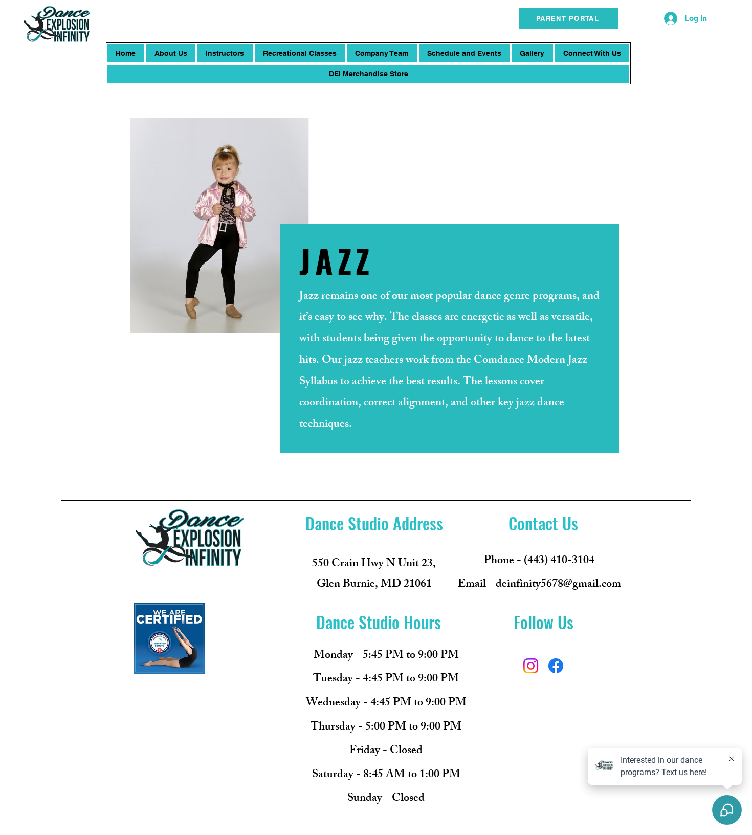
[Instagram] (531, 666)
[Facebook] (556, 666)
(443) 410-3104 (559, 561)
